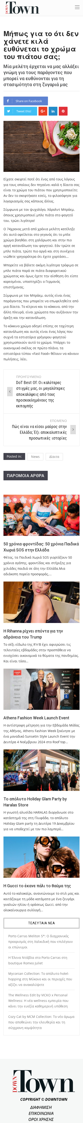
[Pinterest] (63, 111)
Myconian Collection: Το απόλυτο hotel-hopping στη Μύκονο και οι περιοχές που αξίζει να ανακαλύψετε (40, 979)
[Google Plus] (43, 111)
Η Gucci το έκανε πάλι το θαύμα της (37, 886)
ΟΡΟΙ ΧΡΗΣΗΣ (41, 1119)
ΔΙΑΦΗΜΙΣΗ (41, 1107)
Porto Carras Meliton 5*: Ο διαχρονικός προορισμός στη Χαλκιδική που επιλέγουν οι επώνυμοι (40, 941)
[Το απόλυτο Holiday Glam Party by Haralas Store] (41, 770)
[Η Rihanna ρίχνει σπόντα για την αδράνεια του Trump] (41, 602)
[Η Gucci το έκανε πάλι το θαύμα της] (41, 857)
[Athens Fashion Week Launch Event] (41, 689)
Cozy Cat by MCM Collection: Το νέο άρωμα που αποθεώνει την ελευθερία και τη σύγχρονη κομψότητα (41, 1022)
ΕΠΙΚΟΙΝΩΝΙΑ (41, 1113)
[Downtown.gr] (22, 7)
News (35, 456)
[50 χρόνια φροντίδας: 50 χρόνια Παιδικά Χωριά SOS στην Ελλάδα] (41, 515)
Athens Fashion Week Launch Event (36, 718)
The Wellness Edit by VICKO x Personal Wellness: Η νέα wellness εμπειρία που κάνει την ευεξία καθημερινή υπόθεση (38, 1000)
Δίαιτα (54, 456)
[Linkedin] (53, 111)
